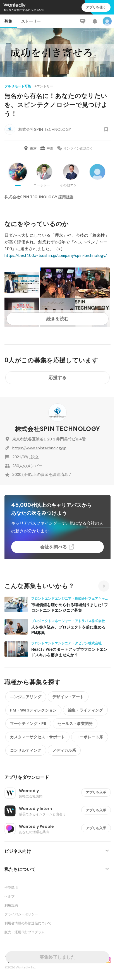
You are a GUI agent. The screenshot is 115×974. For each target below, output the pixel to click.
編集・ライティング (85, 710)
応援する (57, 377)
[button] (59, 777)
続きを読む (57, 318)
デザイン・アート (68, 697)
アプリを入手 (96, 792)
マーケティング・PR (28, 723)
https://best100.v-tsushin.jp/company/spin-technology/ (55, 255)
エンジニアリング (25, 697)
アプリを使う (96, 7)
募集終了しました (57, 957)
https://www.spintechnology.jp (39, 447)
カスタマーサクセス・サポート (37, 737)
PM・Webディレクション (33, 710)
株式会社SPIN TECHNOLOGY (57, 429)
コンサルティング (25, 750)
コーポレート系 (89, 737)
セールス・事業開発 (75, 723)
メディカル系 (64, 750)
